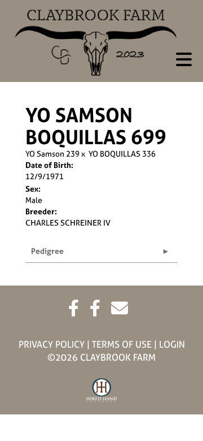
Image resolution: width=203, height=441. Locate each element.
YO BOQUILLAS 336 (122, 153)
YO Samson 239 (52, 153)
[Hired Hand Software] (101, 390)
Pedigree (47, 250)
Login (172, 344)
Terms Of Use (122, 344)
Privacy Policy (52, 344)
